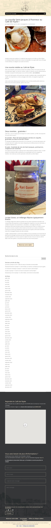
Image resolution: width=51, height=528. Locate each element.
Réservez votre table (12, 518)
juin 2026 (7, 280)
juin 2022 (7, 368)
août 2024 (7, 321)
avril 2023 (7, 350)
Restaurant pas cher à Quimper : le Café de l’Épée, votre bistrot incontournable (22, 272)
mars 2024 (7, 331)
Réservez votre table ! (25, 245)
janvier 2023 (7, 356)
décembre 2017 (8, 387)
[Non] (49, 524)
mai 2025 (7, 305)
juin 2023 (7, 346)
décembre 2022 (8, 358)
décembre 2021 (8, 379)
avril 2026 (7, 284)
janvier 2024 (7, 335)
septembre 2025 (8, 298)
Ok (17, 525)
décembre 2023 (8, 337)
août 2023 (7, 342)
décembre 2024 (8, 313)
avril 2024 (7, 329)
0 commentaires (31, 24)
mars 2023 (7, 352)
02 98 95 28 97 (37, 406)
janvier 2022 (7, 376)
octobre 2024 (8, 317)
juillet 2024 (7, 323)
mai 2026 (7, 282)
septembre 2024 (8, 319)
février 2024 (7, 333)
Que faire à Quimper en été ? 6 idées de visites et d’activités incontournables (21, 264)
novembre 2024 (8, 315)
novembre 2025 (8, 294)
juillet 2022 (7, 366)
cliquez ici (23, 457)
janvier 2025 (7, 311)
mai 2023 (7, 348)
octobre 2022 (8, 360)
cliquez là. (42, 457)
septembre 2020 (8, 385)
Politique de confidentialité (28, 525)
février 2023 (7, 354)
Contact (24, 520)
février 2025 (7, 309)
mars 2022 (7, 372)
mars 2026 (7, 286)
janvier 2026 (7, 290)
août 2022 (7, 364)
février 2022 (7, 374)
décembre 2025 (8, 292)
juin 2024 (7, 325)
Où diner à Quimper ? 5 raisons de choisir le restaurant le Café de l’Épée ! (20, 270)
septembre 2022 (8, 362)
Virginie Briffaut (10, 24)
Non (20, 525)
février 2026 (7, 288)
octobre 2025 (8, 296)
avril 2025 (7, 307)
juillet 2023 (7, 344)
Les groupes (23, 518)
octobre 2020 (8, 383)
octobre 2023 (8, 340)
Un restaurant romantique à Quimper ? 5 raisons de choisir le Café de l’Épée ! (21, 268)
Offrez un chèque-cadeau (36, 518)
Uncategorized (24, 24)
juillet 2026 (7, 278)
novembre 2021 (8, 381)
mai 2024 (7, 327)
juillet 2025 (7, 300)
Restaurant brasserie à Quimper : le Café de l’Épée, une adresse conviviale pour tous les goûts (25, 266)
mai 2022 (7, 370)
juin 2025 (7, 302)
